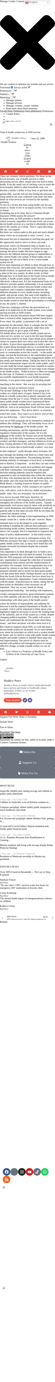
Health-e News (19, 138)
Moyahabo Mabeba (25, 815)
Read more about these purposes (21, 108)
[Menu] (51, 124)
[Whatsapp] (45, 1172)
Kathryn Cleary (7, 906)
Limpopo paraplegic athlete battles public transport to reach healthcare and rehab (25, 808)
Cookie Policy (13, 114)
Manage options (14, 100)
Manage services (14, 103)
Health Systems (8, 142)
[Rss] (6, 1179)
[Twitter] (25, 700)
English (33, 2)
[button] (27, 43)
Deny (10, 111)
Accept (3, 111)
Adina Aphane (23, 834)
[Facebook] (6, 1172)
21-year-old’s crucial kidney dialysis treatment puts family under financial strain (24, 827)
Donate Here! (6, 722)
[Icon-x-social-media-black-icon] (14, 1172)
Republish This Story (10, 732)
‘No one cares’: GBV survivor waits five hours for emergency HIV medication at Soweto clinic (24, 886)
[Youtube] (29, 1172)
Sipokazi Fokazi (8, 879)
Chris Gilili (21, 799)
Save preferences (33, 111)
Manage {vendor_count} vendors (22, 105)
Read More (4, 883)
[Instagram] (22, 1172)
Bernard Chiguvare (25, 853)
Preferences (19, 111)
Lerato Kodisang (8, 893)
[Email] (30, 700)
